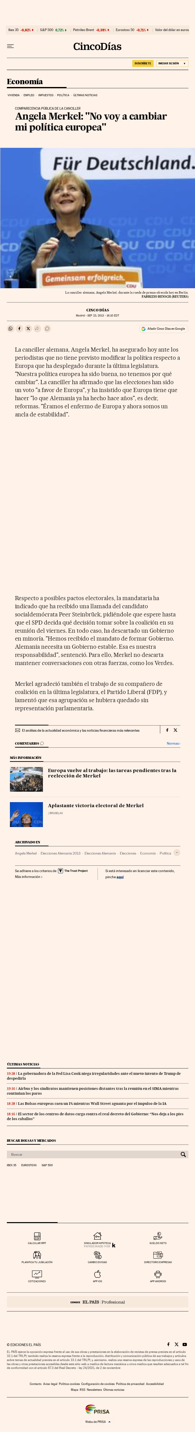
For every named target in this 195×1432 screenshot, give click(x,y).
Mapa (74, 1389)
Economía (25, 82)
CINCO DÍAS (97, 310)
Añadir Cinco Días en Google (166, 328)
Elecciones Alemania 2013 (60, 853)
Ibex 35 (13, 30)
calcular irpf (37, 1243)
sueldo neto (158, 1243)
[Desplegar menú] (10, 46)
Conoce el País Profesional (97, 1302)
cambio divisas (97, 1262)
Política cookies (69, 1383)
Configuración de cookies (98, 1383)
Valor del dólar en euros (172, 30)
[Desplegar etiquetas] (176, 852)
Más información (27, 877)
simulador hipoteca (97, 1243)
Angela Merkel (26, 853)
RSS (82, 1389)
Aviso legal (50, 1383)
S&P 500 (46, 30)
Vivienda (14, 95)
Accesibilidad (155, 1383)
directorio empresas (158, 1262)
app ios (97, 1281)
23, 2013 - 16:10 (103, 315)
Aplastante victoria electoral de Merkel (96, 806)
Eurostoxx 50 (125, 30)
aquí (120, 877)
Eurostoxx (29, 1165)
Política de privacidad (130, 1383)
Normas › (173, 743)
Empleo (29, 95)
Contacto (36, 1383)
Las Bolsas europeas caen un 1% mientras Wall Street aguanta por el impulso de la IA (92, 1103)
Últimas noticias (85, 95)
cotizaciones (37, 1281)
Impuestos (45, 95)
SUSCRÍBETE (143, 63)
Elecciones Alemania (100, 853)
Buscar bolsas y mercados (31, 1140)
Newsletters (94, 1389)
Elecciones (128, 853)
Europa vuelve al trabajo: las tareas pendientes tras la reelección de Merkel (112, 774)
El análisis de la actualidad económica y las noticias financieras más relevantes (80, 730)
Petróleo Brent (83, 30)
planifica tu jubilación (37, 1262)
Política (63, 95)
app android (158, 1281)
